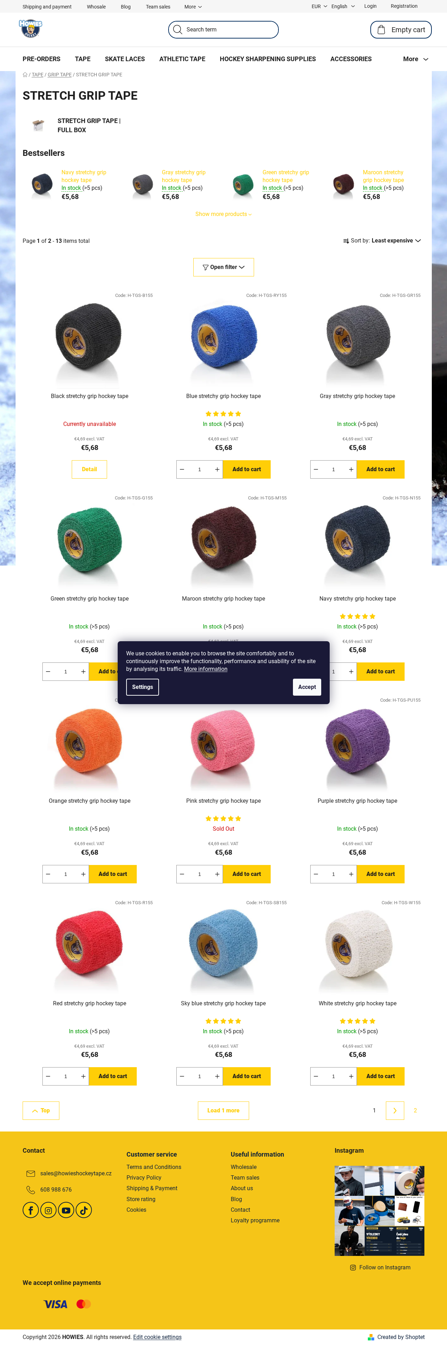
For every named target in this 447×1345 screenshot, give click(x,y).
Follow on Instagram (385, 1267)
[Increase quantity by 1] (217, 469)
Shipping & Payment (152, 1188)
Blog (126, 7)
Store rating (141, 1199)
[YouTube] (66, 1210)
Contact (240, 1209)
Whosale (96, 7)
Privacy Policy (144, 1177)
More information (206, 669)
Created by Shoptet (401, 1337)
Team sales (158, 7)
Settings (142, 687)
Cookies (136, 1209)
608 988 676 (56, 1189)
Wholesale (244, 1167)
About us (242, 1188)
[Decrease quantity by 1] (182, 469)
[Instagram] (48, 1210)
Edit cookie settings (157, 1337)
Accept (307, 687)
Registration (404, 6)
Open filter (223, 267)
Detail (89, 469)
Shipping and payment (47, 7)
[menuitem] (41, 59)
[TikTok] (84, 1210)
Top (45, 1110)
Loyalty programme (255, 1220)
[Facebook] (31, 1210)
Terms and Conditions (154, 1167)
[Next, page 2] (395, 1110)
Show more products (221, 214)
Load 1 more (223, 1110)
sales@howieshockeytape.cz (76, 1173)
